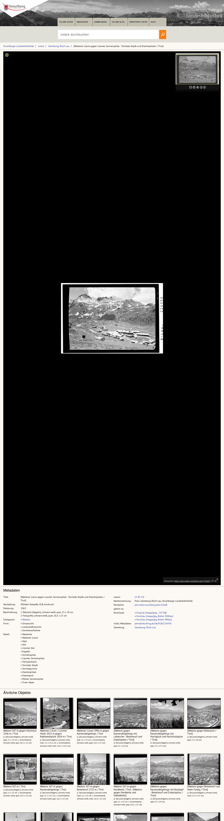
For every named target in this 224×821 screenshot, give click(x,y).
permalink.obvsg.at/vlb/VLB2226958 (153, 623)
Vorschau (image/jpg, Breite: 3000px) (154, 616)
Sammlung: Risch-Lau (59, 46)
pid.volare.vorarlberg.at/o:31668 (151, 604)
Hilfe (153, 22)
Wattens (26, 619)
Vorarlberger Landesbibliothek (18, 46)
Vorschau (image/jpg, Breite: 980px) (154, 619)
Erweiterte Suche (138, 22)
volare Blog (118, 22)
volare (41, 46)
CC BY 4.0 (139, 597)
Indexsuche (82, 22)
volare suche (66, 22)
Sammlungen (100, 22)
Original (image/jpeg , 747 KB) (151, 612)
